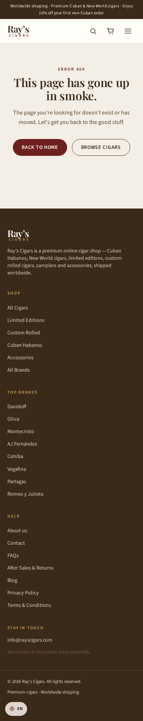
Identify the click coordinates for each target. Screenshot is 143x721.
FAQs (13, 555)
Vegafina (16, 469)
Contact (16, 543)
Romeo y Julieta (25, 494)
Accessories (20, 357)
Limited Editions (25, 320)
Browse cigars (101, 147)
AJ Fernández (22, 444)
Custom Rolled (23, 333)
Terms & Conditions (29, 605)
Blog (12, 580)
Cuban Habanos (24, 345)
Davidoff (16, 406)
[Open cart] (110, 31)
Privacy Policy (23, 593)
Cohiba (15, 456)
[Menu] (128, 31)
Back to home (40, 147)
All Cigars (17, 308)
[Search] (93, 31)
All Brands (18, 370)
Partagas (16, 481)
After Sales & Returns (30, 568)
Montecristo (20, 431)
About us (17, 530)
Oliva (13, 419)
